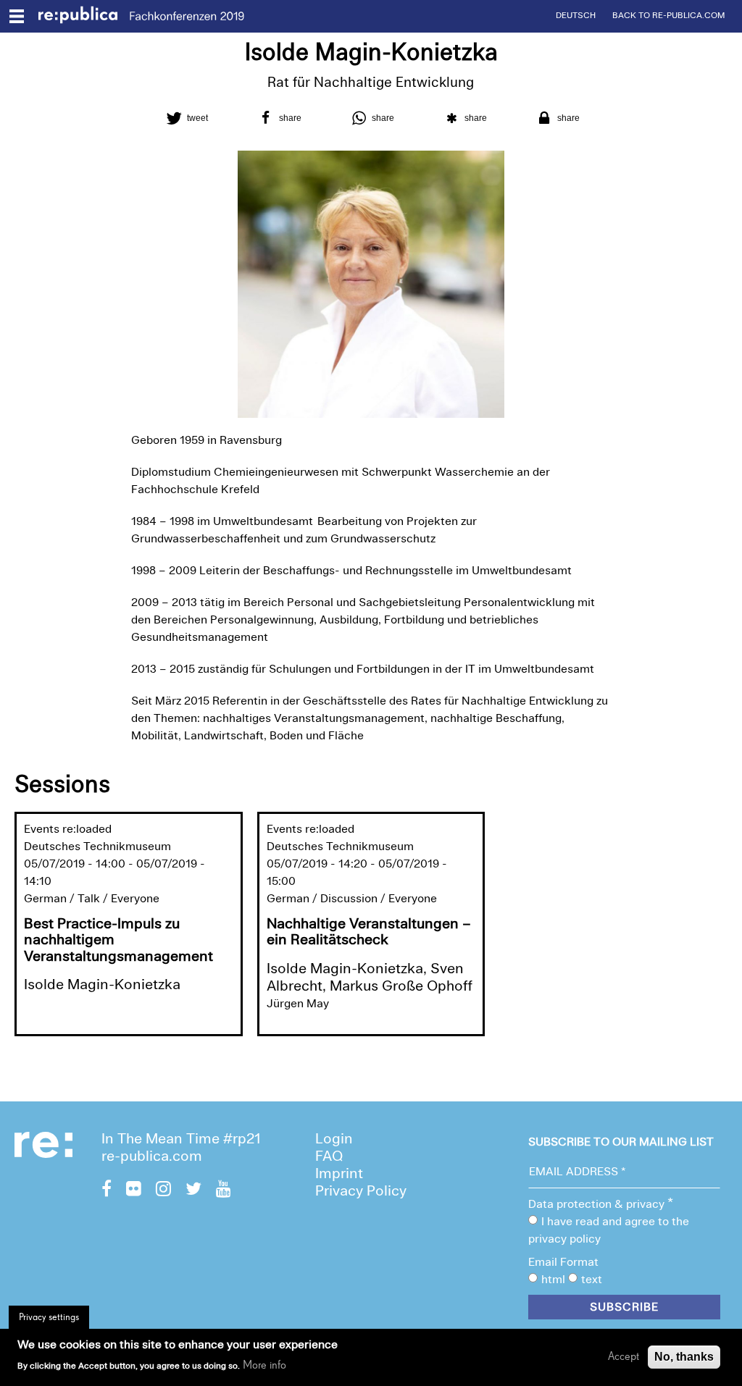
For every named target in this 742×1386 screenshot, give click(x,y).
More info (264, 1366)
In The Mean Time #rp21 (180, 1140)
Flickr (133, 1190)
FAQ (329, 1157)
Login (334, 1140)
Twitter (193, 1190)
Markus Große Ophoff (401, 987)
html (553, 1280)
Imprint (339, 1174)
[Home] (83, 16)
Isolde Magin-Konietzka (102, 985)
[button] (185, 118)
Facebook (106, 1190)
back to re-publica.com (668, 16)
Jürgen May (298, 1004)
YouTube (223, 1190)
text (591, 1280)
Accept (623, 1357)
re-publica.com (151, 1157)
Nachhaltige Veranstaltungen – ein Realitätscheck (369, 933)
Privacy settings (49, 1317)
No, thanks (684, 1357)
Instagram (163, 1190)
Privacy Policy (361, 1192)
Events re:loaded (68, 830)
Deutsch (576, 16)
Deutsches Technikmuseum (97, 847)
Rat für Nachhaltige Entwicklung (370, 84)
